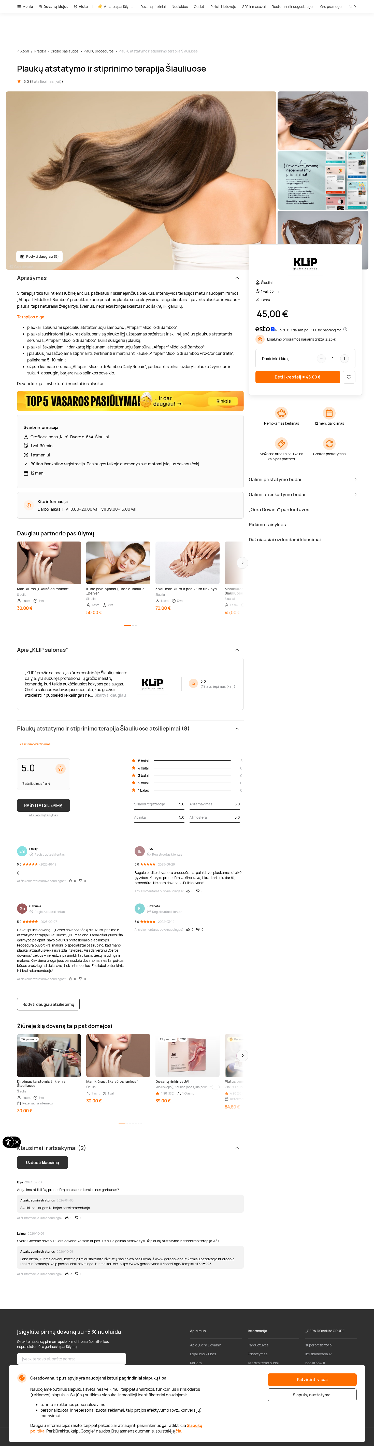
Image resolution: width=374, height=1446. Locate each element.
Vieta (83, 6)
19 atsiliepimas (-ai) (218, 686)
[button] (242, 563)
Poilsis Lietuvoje (223, 6)
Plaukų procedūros (98, 51)
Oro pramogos (331, 6)
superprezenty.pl (318, 1345)
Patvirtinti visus (312, 1379)
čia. (179, 1431)
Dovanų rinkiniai (153, 6)
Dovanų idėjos (56, 6)
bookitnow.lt (315, 1362)
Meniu (27, 6)
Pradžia (40, 51)
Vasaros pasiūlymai (119, 6)
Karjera (196, 1362)
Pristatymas (257, 1354)
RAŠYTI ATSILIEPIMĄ (43, 805)
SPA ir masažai (254, 6)
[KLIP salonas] (305, 264)
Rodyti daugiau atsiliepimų (48, 1004)
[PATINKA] (349, 377)
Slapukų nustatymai (312, 1395)
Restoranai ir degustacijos (293, 6)
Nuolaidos (180, 6)
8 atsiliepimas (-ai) (46, 81)
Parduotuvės (258, 1345)
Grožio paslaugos (64, 51)
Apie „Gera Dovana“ (205, 1345)
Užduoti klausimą (42, 1162)
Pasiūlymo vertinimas (35, 744)
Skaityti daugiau (110, 695)
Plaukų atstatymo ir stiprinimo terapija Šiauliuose (158, 51)
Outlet (199, 6)
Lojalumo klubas (203, 1354)
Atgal (24, 51)
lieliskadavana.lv (318, 1354)
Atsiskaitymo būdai (263, 1362)
